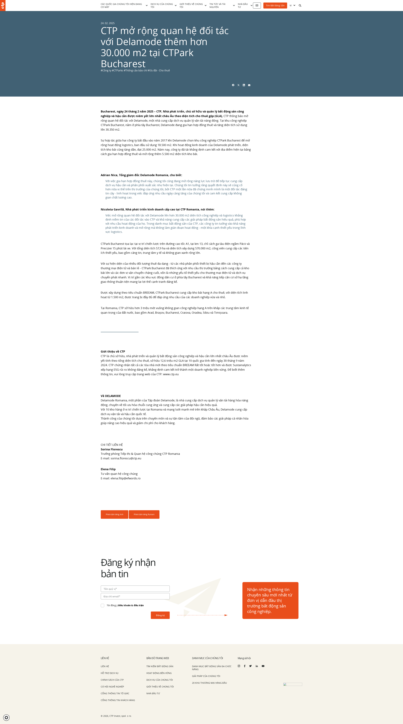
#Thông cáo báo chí (136, 70)
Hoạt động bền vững (159, 673)
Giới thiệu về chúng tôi (191, 6)
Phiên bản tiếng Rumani (144, 514)
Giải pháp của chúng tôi (206, 676)
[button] (6, 717)
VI (291, 5)
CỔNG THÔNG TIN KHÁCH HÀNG (118, 700)
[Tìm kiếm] (300, 5)
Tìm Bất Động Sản (275, 5)
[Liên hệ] (257, 6)
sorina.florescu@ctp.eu (126, 458)
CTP (158, 111)
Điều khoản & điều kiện (131, 605)
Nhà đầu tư (243, 6)
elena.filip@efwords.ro (126, 478)
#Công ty (106, 70)
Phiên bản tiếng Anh (114, 514)
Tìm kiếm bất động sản (159, 666)
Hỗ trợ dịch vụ (109, 673)
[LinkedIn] (244, 85)
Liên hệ (105, 666)
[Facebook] (233, 85)
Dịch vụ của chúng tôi (162, 6)
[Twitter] (238, 85)
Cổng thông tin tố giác (115, 693)
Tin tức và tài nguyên (217, 6)
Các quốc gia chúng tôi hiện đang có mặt (121, 6)
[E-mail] (249, 85)
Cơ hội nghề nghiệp (112, 686)
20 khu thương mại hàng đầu (209, 682)
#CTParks (118, 70)
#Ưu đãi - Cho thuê (159, 70)
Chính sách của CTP (112, 679)
